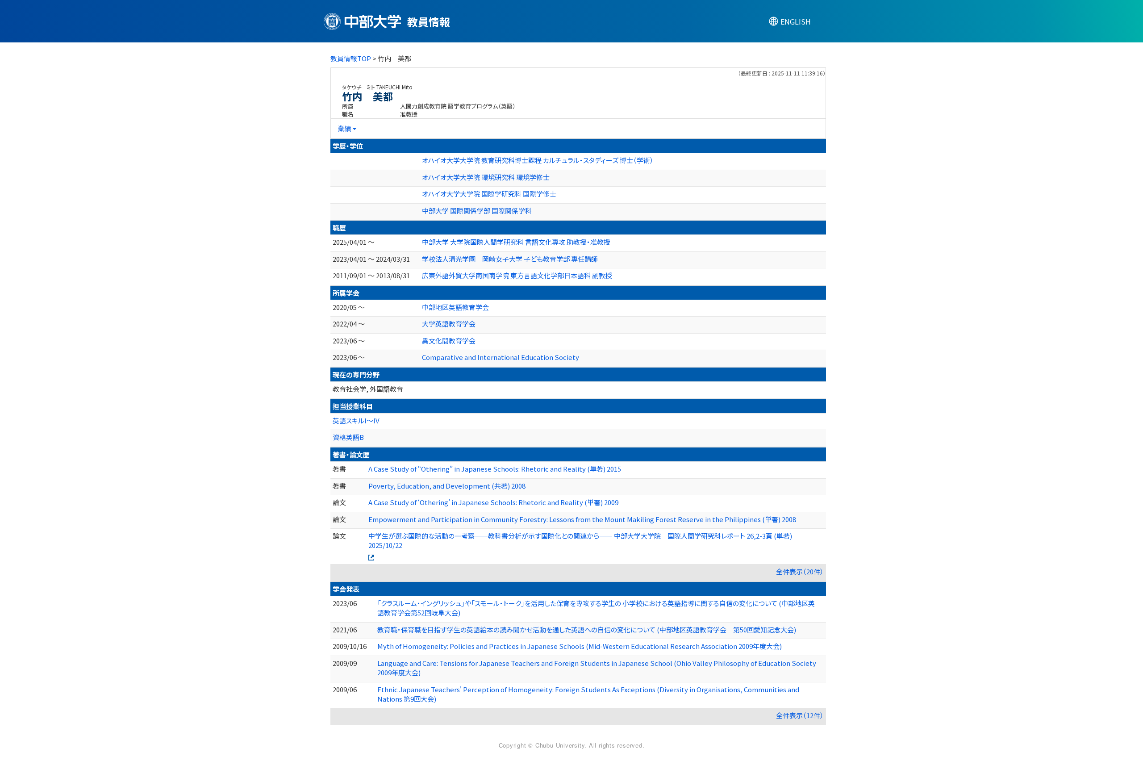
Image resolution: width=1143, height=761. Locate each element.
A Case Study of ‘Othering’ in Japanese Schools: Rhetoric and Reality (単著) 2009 (493, 502)
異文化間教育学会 (449, 340)
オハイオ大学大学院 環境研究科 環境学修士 (486, 177)
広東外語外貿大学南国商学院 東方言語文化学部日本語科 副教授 (517, 275)
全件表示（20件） (800, 571)
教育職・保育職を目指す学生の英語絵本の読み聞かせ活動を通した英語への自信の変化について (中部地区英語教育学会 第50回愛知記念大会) (586, 629)
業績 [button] (344, 128)
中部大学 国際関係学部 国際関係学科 (477, 210)
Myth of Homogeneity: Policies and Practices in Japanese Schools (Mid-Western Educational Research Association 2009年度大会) (579, 646)
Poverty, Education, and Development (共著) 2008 (447, 485)
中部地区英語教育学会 (455, 307)
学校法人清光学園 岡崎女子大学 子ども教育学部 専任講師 (510, 258)
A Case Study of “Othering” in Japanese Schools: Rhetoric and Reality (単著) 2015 (494, 468)
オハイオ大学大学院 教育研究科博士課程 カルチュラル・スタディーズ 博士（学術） (538, 160)
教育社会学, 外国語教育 (368, 388)
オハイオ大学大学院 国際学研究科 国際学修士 (489, 193)
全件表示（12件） (800, 715)
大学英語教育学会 (449, 323)
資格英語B (348, 437)
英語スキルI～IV (356, 420)
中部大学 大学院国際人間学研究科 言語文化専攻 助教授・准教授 (516, 242)
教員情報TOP (350, 58)
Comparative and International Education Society (500, 357)
